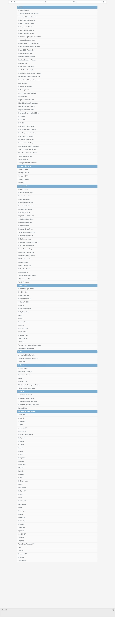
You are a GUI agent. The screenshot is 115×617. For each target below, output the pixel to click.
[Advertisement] (57, 590)
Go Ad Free (4, 609)
